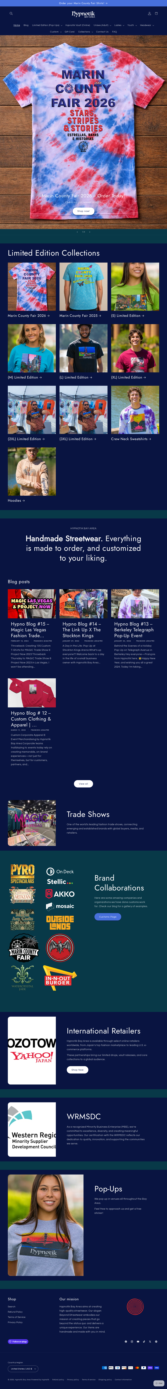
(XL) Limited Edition (126, 377)
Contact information (123, 1380)
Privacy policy (73, 1380)
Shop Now (77, 1070)
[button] (11, 13)
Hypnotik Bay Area (23, 1380)
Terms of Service (16, 1317)
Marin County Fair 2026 (27, 315)
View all (83, 784)
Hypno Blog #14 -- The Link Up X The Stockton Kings (82, 629)
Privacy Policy (15, 1322)
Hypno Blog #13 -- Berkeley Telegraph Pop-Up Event (134, 629)
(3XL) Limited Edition (76, 439)
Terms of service (89, 1380)
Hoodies (14, 500)
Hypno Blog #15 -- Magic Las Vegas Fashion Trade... (30, 629)
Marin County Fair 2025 (78, 315)
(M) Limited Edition (23, 377)
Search (11, 1307)
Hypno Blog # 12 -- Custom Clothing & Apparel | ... (31, 719)
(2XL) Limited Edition (24, 439)
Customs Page (108, 917)
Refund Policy (15, 1312)
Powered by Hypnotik (40, 1380)
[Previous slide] (77, 232)
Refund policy (58, 1380)
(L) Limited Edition (73, 377)
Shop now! (83, 211)
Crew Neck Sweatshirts (129, 439)
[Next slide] (90, 232)
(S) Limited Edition (126, 315)
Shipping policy (105, 1380)
